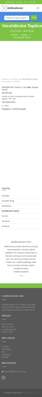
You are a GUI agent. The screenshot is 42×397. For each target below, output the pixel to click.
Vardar (5, 216)
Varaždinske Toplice (22, 37)
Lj (4, 329)
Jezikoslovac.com (30, 392)
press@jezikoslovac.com (15, 371)
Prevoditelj (6, 349)
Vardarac (6, 221)
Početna (14, 35)
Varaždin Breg (8, 201)
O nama (19, 2)
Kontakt (32, 2)
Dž (3, 327)
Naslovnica (10, 2)
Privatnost (6, 354)
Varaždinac (6, 206)
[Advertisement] (21, 59)
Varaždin (5, 195)
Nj (10, 329)
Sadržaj (24, 35)
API (26, 2)
